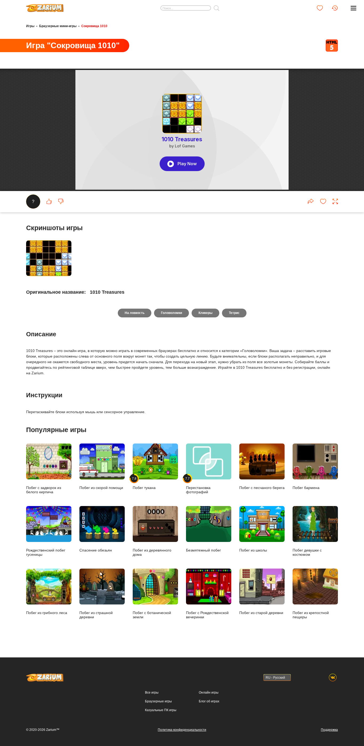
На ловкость (134, 313)
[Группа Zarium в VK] (333, 677)
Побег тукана (144, 483)
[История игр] (334, 8)
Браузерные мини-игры (57, 26)
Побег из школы (253, 550)
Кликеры (205, 313)
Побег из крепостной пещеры (311, 615)
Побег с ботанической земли (152, 615)
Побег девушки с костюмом (307, 552)
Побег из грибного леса (46, 613)
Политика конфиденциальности (182, 730)
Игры (30, 26)
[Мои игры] (319, 8)
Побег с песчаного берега (262, 488)
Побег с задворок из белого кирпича (43, 490)
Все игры (152, 692)
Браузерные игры (158, 701)
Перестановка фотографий (198, 485)
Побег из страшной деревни (96, 615)
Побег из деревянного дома (152, 552)
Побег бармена (306, 488)
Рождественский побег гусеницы (45, 552)
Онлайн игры (209, 692)
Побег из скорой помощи (101, 488)
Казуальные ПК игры (160, 710)
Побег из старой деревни (261, 613)
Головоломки (171, 313)
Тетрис (234, 313)
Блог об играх (209, 701)
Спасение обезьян (95, 550)
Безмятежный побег (203, 550)
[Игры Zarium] (44, 6)
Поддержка (329, 730)
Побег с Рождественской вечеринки (207, 615)
